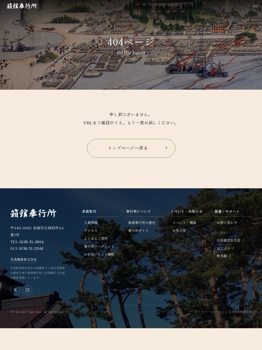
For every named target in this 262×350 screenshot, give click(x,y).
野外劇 (222, 255)
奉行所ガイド (138, 230)
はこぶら (223, 248)
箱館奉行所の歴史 (141, 222)
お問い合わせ (227, 222)
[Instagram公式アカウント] (27, 290)
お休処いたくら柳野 (99, 254)
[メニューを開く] (254, 6)
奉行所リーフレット (99, 246)
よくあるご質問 (96, 238)
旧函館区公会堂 (229, 240)
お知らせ (179, 230)
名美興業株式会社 (23, 259)
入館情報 (90, 222)
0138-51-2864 (31, 241)
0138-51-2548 (31, 248)
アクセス (90, 230)
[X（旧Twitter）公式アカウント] (15, 290)
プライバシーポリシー (208, 312)
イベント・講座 (184, 222)
